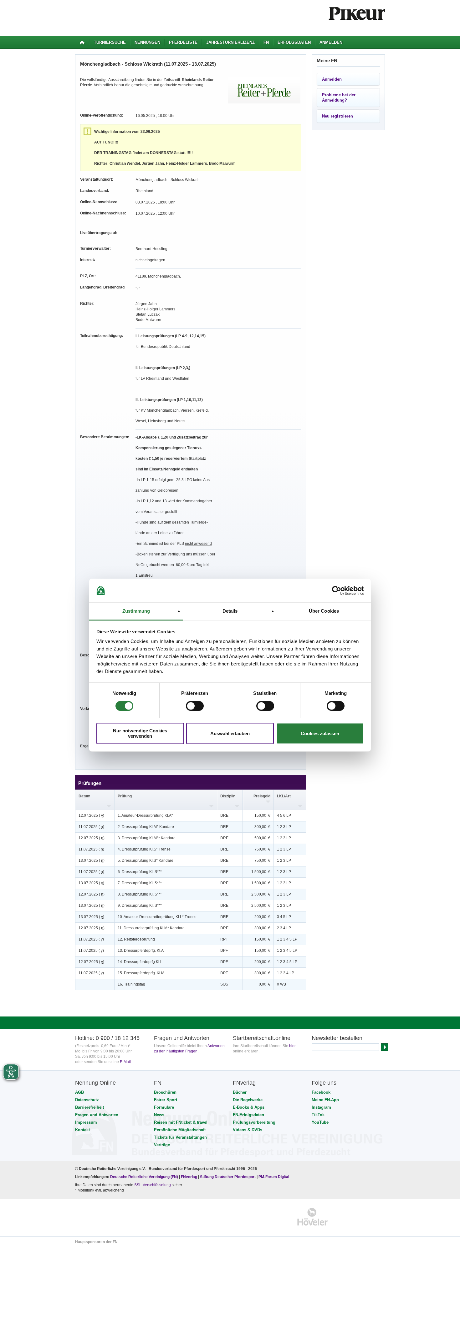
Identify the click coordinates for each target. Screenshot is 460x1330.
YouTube (320, 1122)
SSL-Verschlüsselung (152, 1185)
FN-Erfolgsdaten (248, 1114)
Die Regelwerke (248, 1099)
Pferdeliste (183, 42)
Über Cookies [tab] (324, 611)
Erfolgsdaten (294, 42)
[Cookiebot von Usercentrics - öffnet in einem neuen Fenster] (336, 590)
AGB (79, 1092)
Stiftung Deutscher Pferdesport (228, 1177)
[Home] (82, 42)
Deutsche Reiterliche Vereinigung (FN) (144, 1177)
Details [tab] (230, 611)
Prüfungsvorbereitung (254, 1122)
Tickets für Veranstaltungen (180, 1137)
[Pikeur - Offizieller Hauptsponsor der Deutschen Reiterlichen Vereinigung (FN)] (102, 1217)
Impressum (86, 1122)
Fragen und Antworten (96, 1114)
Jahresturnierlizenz (230, 42)
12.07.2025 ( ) (91, 815)
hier (292, 1046)
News (159, 1114)
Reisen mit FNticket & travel (180, 1122)
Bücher (240, 1092)
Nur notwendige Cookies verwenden (140, 733)
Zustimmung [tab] (136, 611)
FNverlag (189, 1177)
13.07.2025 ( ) (92, 860)
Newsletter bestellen (337, 1038)
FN (266, 42)
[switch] (195, 706)
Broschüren (165, 1092)
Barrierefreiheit (89, 1107)
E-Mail (125, 1062)
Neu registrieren (337, 116)
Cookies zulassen (320, 733)
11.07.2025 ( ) (91, 827)
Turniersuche (110, 42)
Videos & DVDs (247, 1129)
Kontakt (82, 1129)
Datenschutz (87, 1099)
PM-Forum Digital (273, 1177)
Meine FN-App (325, 1099)
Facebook (321, 1092)
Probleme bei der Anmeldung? (338, 98)
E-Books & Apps (248, 1107)
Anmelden (330, 42)
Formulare (164, 1107)
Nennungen (147, 42)
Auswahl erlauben (230, 733)
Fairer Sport (165, 1099)
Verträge (162, 1144)
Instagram (321, 1107)
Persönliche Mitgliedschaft (180, 1129)
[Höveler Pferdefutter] (312, 1217)
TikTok (318, 1114)
